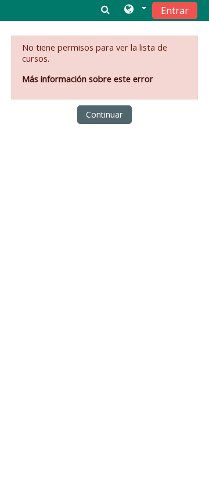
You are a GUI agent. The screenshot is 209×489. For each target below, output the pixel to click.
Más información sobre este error (87, 78)
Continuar (104, 114)
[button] (134, 10)
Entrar (175, 10)
